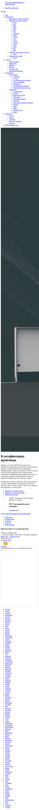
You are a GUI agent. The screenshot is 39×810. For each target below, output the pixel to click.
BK (14, 24)
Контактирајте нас (11, 125)
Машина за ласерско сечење (19, 52)
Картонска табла (19, 95)
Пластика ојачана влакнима (23, 103)
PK (14, 32)
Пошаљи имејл (6, 540)
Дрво (15, 106)
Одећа (15, 78)
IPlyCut (11, 67)
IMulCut (12, 65)
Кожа (15, 112)
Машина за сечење (15, 56)
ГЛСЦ (15, 43)
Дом (6, 15)
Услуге (11, 116)
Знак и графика (18, 82)
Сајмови (12, 119)
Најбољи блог (15, 536)
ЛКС (15, 45)
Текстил (16, 101)
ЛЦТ (15, 54)
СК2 (14, 47)
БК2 (14, 26)
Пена (15, 108)
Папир (15, 93)
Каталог (12, 123)
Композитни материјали (21, 88)
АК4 (15, 22)
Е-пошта (4, 546)
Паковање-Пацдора (16, 71)
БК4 (14, 30)
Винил (15, 104)
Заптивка (16, 76)
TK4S (15, 37)
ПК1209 (16, 34)
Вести (11, 117)
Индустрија (13, 75)
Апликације (9, 73)
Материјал (13, 90)
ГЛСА (15, 41)
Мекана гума (17, 110)
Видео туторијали (15, 121)
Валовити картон (19, 99)
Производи (9, 17)
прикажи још (13, 510)
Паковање (16, 84)
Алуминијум (17, 91)
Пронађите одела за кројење (19, 19)
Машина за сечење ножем (18, 20)
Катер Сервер (14, 62)
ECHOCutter (13, 69)
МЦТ (15, 58)
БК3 (14, 28)
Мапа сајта (4, 536)
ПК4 (15, 35)
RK (14, 48)
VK (14, 39)
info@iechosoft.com (11, 8)
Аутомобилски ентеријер (22, 80)
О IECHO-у (9, 114)
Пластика (16, 97)
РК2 (14, 50)
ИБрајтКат (13, 63)
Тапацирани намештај (21, 86)
